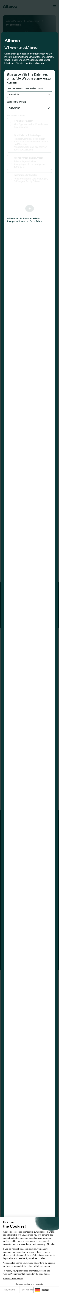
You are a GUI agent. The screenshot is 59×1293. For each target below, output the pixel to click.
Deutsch (45, 1290)
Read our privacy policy (13, 1278)
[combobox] (45, 1290)
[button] (29, 94)
